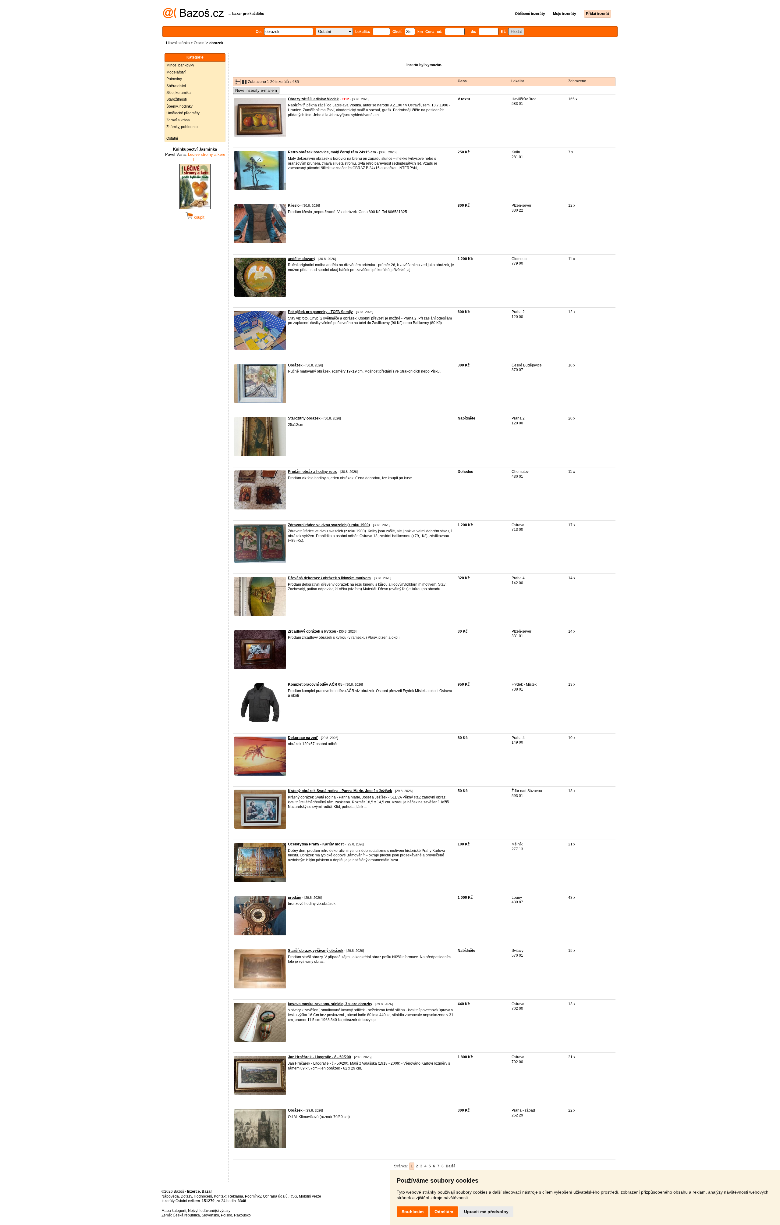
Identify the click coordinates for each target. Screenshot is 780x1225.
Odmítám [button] (443, 1211)
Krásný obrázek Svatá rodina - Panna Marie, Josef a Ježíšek (340, 791)
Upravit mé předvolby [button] (486, 1211)
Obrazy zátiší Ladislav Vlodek (313, 99)
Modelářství (176, 72)
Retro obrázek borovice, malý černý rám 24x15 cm (332, 152)
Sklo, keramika (178, 93)
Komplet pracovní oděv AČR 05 (315, 684)
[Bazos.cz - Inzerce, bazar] (193, 17)
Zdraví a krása (178, 120)
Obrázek (295, 365)
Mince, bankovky (180, 65)
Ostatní (199, 43)
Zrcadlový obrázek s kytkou (312, 631)
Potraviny (174, 79)
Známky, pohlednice (183, 127)
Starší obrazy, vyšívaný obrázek (315, 950)
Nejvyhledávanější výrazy (209, 1211)
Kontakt (220, 1196)
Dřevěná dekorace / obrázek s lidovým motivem (329, 578)
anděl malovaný (301, 259)
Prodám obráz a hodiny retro (312, 472)
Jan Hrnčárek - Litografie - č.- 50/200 (319, 1057)
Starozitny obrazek (304, 418)
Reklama (235, 1196)
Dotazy (186, 1196)
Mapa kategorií (173, 1211)
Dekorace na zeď (303, 738)
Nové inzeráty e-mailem (256, 90)
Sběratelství (176, 86)
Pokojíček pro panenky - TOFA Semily (320, 312)
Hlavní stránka (178, 43)
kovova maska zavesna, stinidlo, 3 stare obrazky (330, 1004)
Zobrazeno (577, 81)
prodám (294, 897)
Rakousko (242, 1215)
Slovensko (210, 1215)
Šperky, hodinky (179, 106)
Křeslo (294, 205)
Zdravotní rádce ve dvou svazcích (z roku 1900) (329, 525)
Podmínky (253, 1196)
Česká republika (186, 1215)
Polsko (226, 1215)
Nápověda (170, 1196)
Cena (462, 81)
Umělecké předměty (183, 113)
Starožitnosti (176, 99)
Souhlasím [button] (413, 1211)
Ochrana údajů (275, 1196)
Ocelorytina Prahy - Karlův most (316, 844)
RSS (293, 1196)
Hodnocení (203, 1196)
